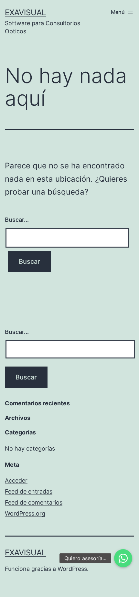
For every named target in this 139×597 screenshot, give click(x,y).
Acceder (16, 480)
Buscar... (17, 219)
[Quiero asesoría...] (123, 558)
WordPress (72, 568)
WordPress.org (25, 513)
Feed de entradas (28, 491)
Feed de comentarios (33, 502)
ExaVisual (25, 12)
